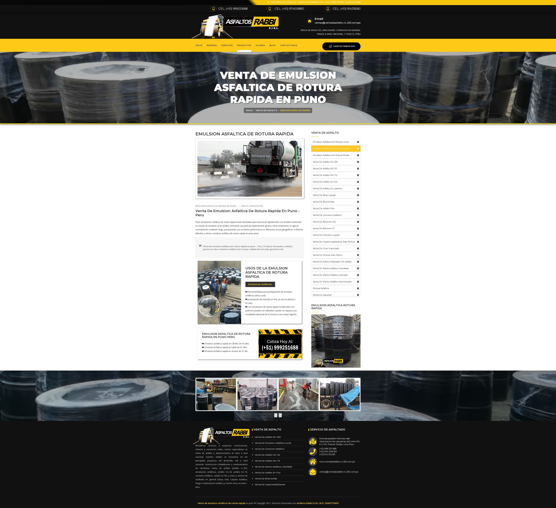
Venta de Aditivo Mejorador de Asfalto (332, 261)
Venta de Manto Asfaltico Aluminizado (332, 281)
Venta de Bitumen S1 (324, 228)
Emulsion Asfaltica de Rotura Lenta (331, 142)
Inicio (198, 45)
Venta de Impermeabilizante (270, 484)
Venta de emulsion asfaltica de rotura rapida (221, 503)
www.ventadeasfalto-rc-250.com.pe (337, 461)
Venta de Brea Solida (323, 202)
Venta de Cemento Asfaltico (327, 215)
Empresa (212, 45)
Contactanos (288, 45)
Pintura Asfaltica (321, 288)
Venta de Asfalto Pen (324, 208)
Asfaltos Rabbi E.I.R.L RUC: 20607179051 (318, 503)
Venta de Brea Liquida (324, 195)
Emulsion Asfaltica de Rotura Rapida (331, 148)
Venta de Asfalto (266, 110)
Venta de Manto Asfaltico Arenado (330, 275)
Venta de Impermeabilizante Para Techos (334, 241)
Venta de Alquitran (322, 295)
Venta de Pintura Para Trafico (327, 255)
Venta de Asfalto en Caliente (327, 188)
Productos (244, 45)
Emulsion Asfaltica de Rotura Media (331, 155)
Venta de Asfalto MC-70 (325, 175)
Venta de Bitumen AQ (324, 222)
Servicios (227, 45)
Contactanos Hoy (344, 46)
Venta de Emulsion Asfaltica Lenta (273, 443)
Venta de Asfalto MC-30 (325, 168)
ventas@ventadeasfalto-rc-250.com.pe (338, 22)
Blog (272, 45)
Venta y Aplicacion (252, 206)
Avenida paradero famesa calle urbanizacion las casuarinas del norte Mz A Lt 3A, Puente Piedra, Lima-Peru (339, 441)
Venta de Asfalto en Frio (325, 182)
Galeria (260, 45)
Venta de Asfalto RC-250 (325, 162)
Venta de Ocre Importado (326, 248)
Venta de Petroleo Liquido (326, 235)
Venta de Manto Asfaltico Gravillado (331, 268)
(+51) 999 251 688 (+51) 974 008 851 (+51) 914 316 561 (328, 451)
